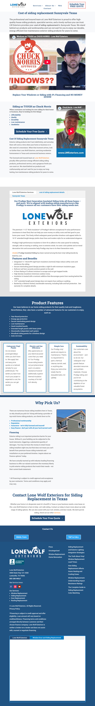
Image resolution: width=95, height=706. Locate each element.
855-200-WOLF (15, 579)
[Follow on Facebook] (10, 586)
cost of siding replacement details (51, 192)
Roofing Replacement (19, 601)
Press (51, 547)
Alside (14, 253)
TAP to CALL (73, 537)
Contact (47, 8)
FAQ (60, 6)
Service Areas (17, 582)
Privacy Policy (14, 609)
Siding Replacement (18, 596)
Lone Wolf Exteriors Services (23, 192)
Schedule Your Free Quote (30, 131)
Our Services (14, 591)
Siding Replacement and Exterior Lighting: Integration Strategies (76, 550)
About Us (49, 6)
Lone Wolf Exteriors (42, 158)
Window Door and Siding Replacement (47, 638)
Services (37, 6)
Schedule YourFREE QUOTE (76, 5)
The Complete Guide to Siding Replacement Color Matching (76, 590)
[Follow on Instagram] (15, 586)
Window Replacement (19, 593)
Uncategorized (54, 551)
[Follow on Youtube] (19, 586)
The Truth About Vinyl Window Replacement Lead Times (76, 559)
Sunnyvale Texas (18, 196)
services (57, 513)
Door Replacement (18, 598)
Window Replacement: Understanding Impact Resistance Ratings (76, 580)
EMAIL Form (21, 537)
